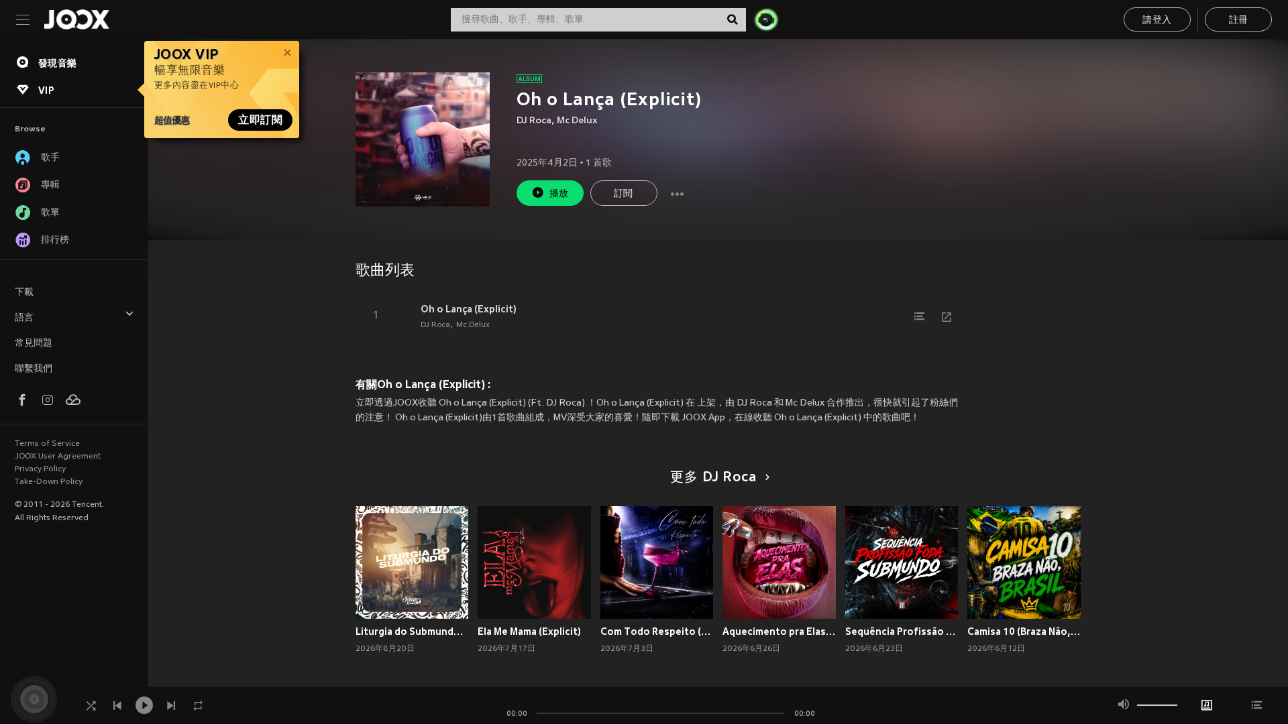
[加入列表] (919, 316)
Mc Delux (577, 121)
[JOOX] (76, 19)
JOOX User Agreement (58, 456)
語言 (24, 318)
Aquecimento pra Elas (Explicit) (779, 631)
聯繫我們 (33, 369)
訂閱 (623, 194)
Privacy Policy (40, 469)
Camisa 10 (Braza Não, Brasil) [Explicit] (1024, 631)
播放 (559, 194)
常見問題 (33, 344)
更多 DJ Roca (713, 478)
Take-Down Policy (49, 482)
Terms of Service (47, 443)
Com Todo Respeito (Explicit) (657, 631)
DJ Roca (534, 121)
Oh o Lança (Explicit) (469, 309)
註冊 (1238, 20)
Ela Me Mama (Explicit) (529, 631)
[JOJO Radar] (766, 19)
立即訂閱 (260, 120)
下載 (24, 293)
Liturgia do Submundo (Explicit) (412, 631)
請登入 (1156, 20)
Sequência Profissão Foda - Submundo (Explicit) (902, 631)
